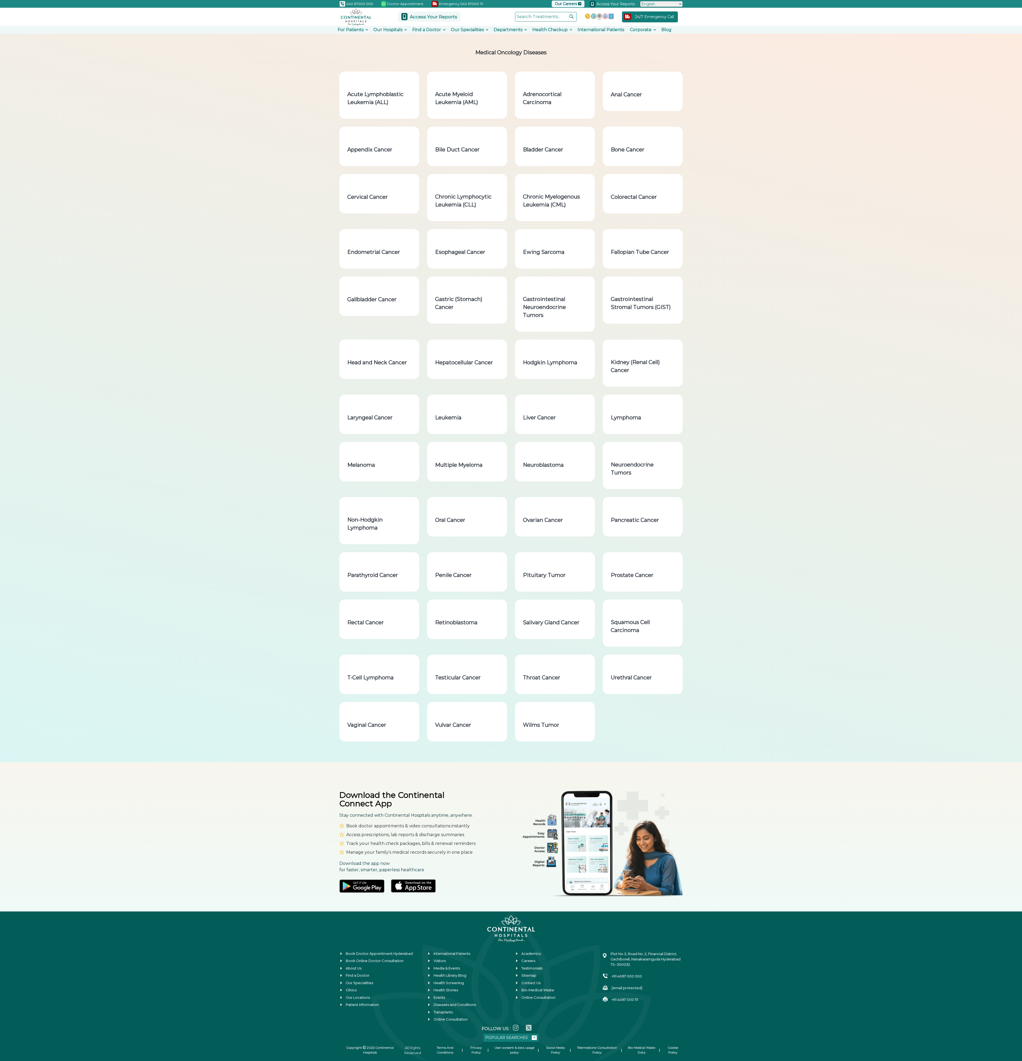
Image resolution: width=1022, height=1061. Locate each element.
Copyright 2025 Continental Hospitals (370, 1050)
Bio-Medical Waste (537, 990)
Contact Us (531, 983)
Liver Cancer (539, 417)
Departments (508, 29)
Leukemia (448, 417)
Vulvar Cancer (453, 725)
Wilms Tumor (541, 725)
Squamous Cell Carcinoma (630, 626)
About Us (353, 968)
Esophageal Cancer (460, 252)
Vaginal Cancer (366, 725)
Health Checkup (550, 29)
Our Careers (566, 3)
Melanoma (361, 465)
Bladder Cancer (543, 149)
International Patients (601, 29)
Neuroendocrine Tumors (632, 468)
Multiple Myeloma (459, 465)
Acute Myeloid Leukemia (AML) (456, 98)
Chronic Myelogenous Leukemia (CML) (551, 200)
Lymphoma (626, 417)
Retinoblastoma (456, 622)
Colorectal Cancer (634, 197)
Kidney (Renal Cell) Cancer (635, 366)
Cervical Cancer (367, 197)
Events (439, 997)
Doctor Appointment (404, 4)
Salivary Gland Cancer (551, 622)
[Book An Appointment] (10, 1030)
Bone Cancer (627, 149)
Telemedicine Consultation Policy (597, 1050)
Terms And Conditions (445, 1050)
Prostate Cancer (632, 575)
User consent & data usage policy (514, 1050)
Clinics (351, 990)
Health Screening (449, 983)
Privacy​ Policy (476, 1050)
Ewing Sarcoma (543, 252)
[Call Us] (10, 1013)
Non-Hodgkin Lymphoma (365, 524)
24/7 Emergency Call (654, 16)
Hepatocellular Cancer (464, 362)
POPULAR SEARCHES (506, 1037)
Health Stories (446, 990)
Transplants (443, 1012)
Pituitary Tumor (544, 575)
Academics (531, 953)
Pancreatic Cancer (635, 520)
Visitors (440, 961)
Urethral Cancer (631, 677)
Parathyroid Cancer (372, 575)
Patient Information (362, 1004)
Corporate (641, 29)
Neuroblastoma (543, 465)
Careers (528, 961)
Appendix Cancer (369, 149)
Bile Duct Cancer (457, 149)
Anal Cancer (626, 94)
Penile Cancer (453, 575)
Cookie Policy (673, 1050)
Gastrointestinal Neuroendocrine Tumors (544, 307)
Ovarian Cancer (543, 520)
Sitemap (528, 975)
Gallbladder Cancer (372, 299)
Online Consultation (451, 1019)
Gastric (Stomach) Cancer (458, 303)
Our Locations (358, 997)
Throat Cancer (541, 677)
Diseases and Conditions (455, 1004)
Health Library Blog (450, 975)
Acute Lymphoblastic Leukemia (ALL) (375, 98)
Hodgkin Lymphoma (550, 362)
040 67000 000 (359, 4)
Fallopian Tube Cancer (640, 252)
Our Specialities (467, 29)
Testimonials (531, 968)
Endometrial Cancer (373, 252)
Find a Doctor (426, 29)
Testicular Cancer (458, 677)
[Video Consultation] (10, 997)
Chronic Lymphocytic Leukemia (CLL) (463, 200)
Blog (666, 29)
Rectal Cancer (365, 622)
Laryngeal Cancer (370, 417)
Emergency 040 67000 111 (460, 4)
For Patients (351, 29)
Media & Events (447, 968)
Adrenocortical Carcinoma (542, 98)
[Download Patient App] (10, 1046)
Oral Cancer (450, 520)
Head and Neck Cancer (377, 362)
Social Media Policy (555, 1050)
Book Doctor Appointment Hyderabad (379, 953)
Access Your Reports (615, 4)
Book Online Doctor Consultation (374, 961)
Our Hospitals (387, 29)
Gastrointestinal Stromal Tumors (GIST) (641, 303)
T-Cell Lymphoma (370, 677)
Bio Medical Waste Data (641, 1050)
